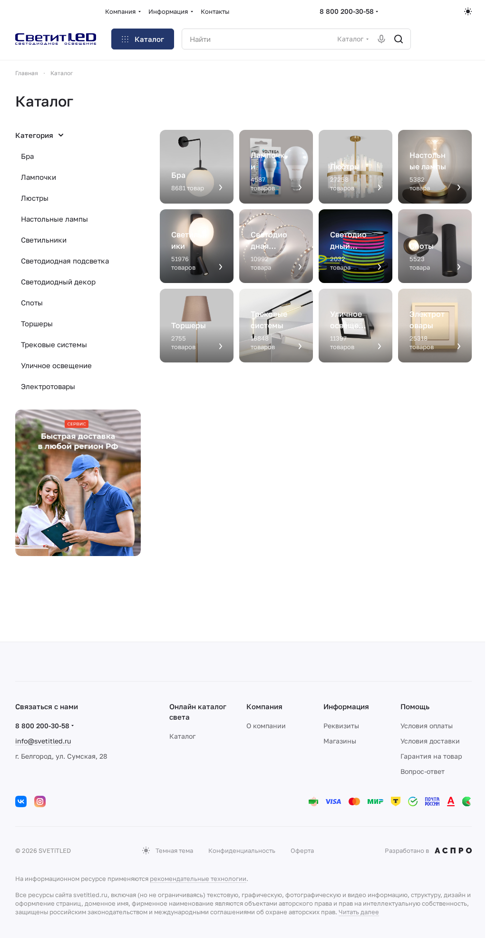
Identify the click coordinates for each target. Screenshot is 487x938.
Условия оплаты (426, 726)
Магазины (339, 741)
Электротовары (48, 386)
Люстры (35, 198)
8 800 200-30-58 (347, 11)
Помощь (414, 706)
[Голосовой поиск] (381, 39)
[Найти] (398, 39)
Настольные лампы (54, 219)
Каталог (182, 736)
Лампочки (38, 177)
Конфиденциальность (241, 850)
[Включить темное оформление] (468, 11)
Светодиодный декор (58, 281)
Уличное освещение (56, 365)
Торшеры (37, 323)
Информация (346, 706)
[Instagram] (40, 801)
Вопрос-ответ (422, 771)
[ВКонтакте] (21, 801)
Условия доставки (430, 741)
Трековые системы (54, 344)
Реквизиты (341, 726)
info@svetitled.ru (43, 741)
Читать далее (359, 912)
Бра (27, 156)
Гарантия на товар (431, 756)
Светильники (44, 239)
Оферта (302, 850)
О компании (266, 726)
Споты (32, 302)
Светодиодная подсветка (65, 260)
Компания (264, 706)
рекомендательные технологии (198, 878)
